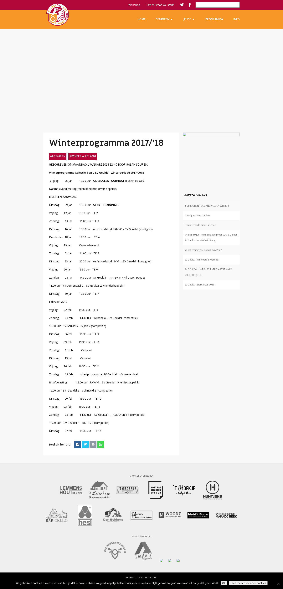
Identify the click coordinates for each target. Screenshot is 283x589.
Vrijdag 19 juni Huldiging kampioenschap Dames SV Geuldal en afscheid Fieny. (211, 237)
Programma (214, 19)
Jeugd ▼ (189, 19)
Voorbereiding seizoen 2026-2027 (203, 250)
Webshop (134, 5)
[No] (278, 584)
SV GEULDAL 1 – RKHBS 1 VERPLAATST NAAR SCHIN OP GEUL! (208, 272)
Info (236, 19)
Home (141, 19)
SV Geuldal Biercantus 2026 (199, 284)
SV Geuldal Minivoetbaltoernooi (202, 259)
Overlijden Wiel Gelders (197, 215)
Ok (223, 583)
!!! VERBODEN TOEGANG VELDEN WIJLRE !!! (207, 205)
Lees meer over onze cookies (248, 583)
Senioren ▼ (164, 19)
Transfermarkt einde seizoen (200, 225)
